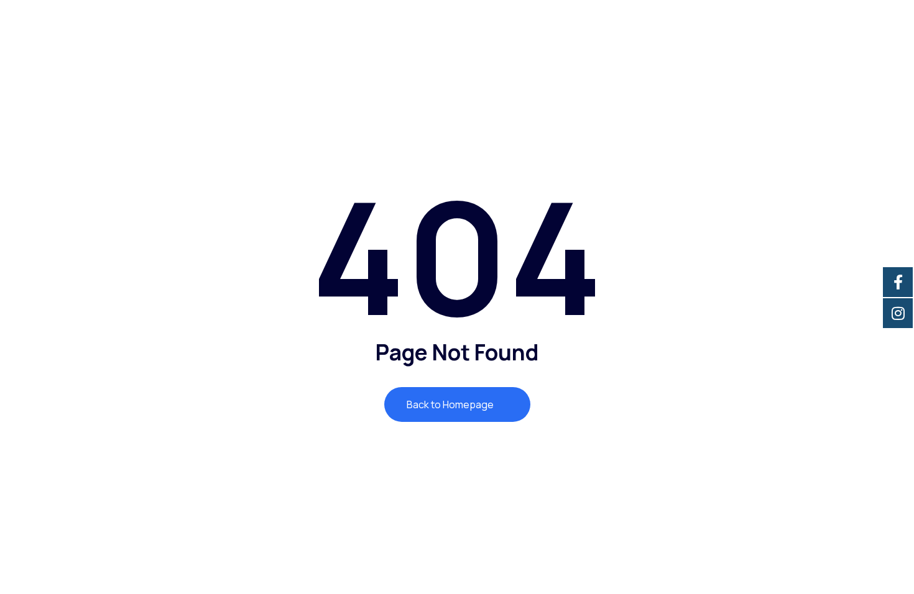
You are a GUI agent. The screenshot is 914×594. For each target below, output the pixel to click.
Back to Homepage (451, 404)
